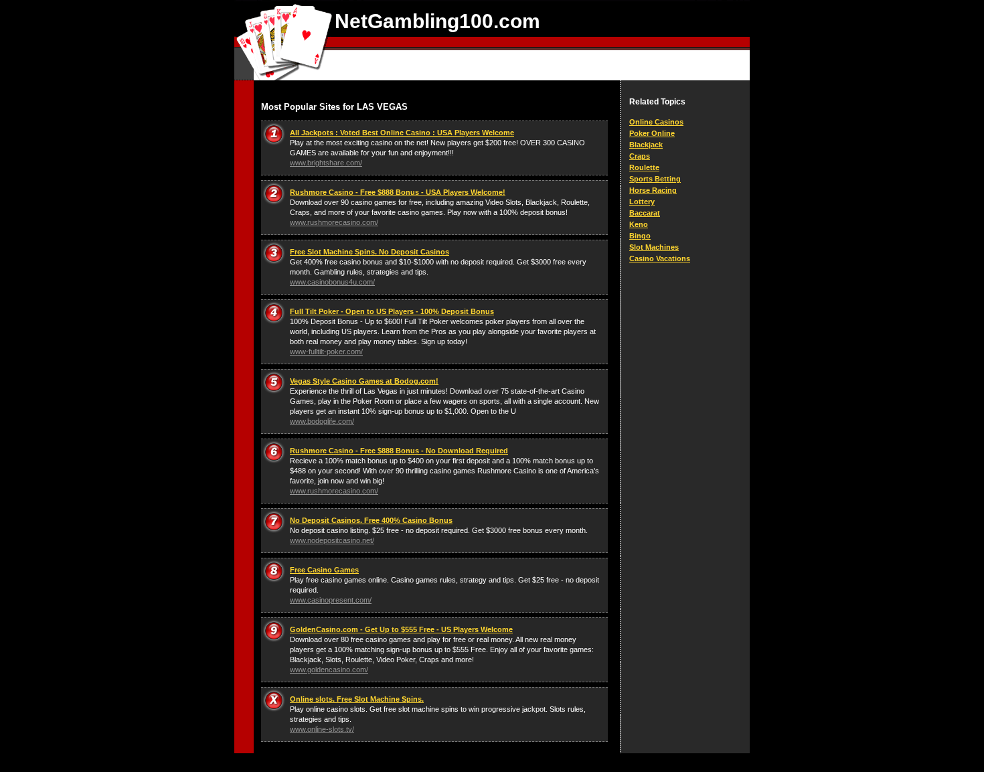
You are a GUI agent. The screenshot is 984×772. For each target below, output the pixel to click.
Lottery (642, 202)
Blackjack (646, 145)
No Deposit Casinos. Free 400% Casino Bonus (371, 520)
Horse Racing (653, 190)
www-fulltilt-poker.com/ (326, 352)
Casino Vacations (659, 258)
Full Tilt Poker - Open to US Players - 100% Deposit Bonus (392, 311)
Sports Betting (655, 179)
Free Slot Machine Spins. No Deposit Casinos (369, 252)
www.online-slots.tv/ (322, 729)
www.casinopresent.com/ (331, 600)
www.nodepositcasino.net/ (332, 540)
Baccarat (644, 213)
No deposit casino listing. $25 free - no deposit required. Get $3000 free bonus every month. (439, 530)
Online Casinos (656, 122)
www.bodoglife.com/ (322, 421)
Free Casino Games (324, 570)
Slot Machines (654, 247)
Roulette (644, 167)
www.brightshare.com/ (326, 163)
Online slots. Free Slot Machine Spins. (357, 699)
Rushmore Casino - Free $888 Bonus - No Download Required (399, 451)
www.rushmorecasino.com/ (334, 222)
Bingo (640, 236)
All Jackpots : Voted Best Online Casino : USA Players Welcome (402, 133)
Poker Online (652, 133)
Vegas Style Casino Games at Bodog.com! (364, 381)
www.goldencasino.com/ (329, 670)
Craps (639, 156)
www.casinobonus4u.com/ (332, 282)
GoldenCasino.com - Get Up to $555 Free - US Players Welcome (401, 629)
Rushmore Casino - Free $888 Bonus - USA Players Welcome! (397, 192)
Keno (638, 224)
